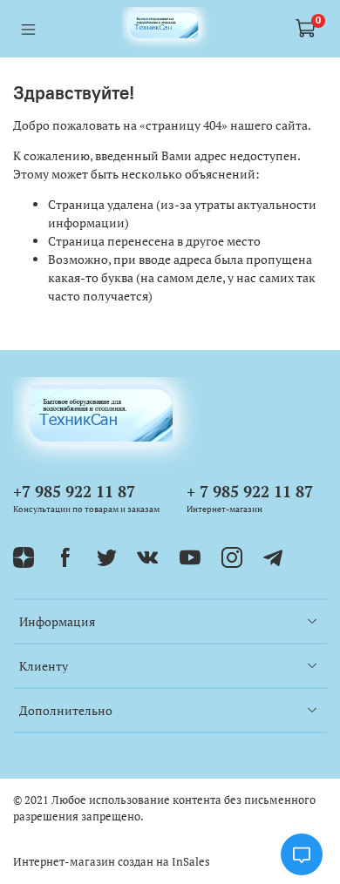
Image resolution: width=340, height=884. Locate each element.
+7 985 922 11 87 (74, 491)
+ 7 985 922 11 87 (250, 491)
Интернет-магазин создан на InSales (111, 861)
